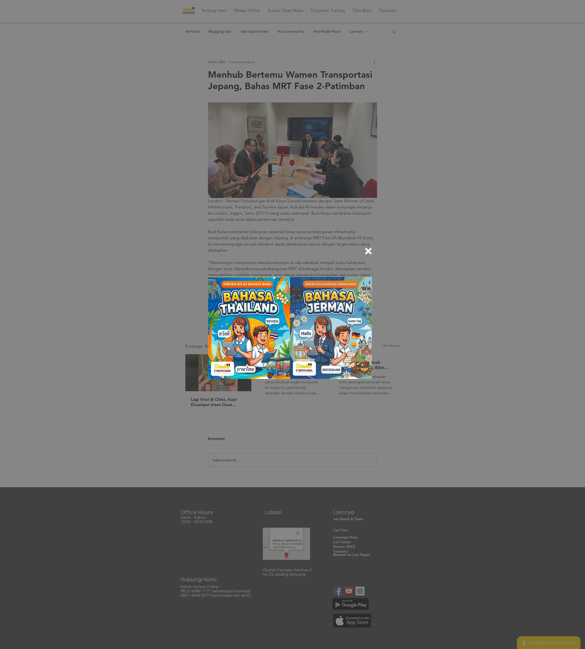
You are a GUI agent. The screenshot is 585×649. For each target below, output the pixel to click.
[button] (368, 251)
